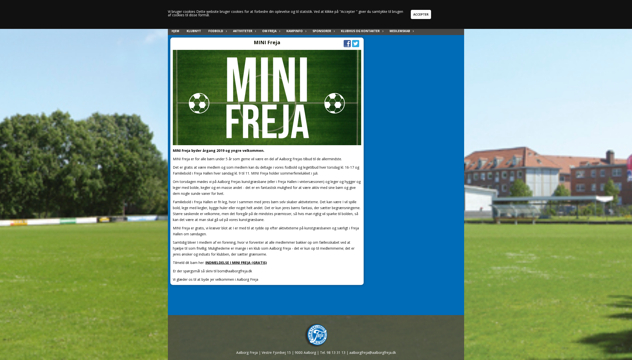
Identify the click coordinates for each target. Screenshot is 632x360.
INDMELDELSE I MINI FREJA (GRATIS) (236, 262)
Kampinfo (294, 31)
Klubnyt (194, 31)
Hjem (175, 31)
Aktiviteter (242, 31)
